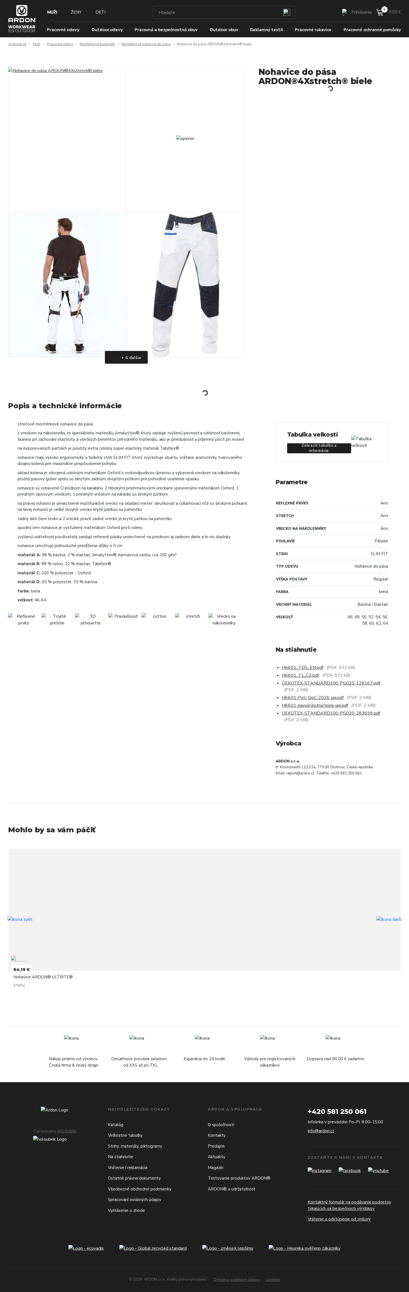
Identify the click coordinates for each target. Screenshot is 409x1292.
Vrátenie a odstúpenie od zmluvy (339, 1219)
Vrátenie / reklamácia (127, 1167)
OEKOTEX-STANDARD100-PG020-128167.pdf (331, 683)
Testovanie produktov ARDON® (239, 1178)
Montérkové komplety (97, 44)
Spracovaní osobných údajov (134, 1199)
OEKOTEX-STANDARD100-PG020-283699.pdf (331, 713)
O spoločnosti (221, 1125)
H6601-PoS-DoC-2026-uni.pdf (313, 698)
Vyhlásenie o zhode (126, 1210)
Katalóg (115, 1125)
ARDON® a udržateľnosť (231, 1189)
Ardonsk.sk (17, 44)
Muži (52, 12)
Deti (100, 12)
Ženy (76, 12)
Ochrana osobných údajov (236, 1279)
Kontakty (217, 1135)
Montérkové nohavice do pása (146, 44)
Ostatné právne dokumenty (134, 1178)
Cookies (273, 1279)
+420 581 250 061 (337, 1112)
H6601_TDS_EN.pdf (302, 668)
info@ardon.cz (321, 1131)
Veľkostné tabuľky (125, 1135)
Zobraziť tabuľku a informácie (319, 448)
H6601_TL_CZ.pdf (300, 675)
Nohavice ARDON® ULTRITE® (43, 977)
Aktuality (216, 1157)
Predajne (216, 1146)
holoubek (67, 1131)
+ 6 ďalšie (130, 357)
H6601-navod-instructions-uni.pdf (315, 705)
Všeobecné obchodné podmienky (139, 1189)
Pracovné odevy (60, 44)
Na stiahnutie (120, 1157)
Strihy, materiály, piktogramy (135, 1146)
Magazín (215, 1167)
